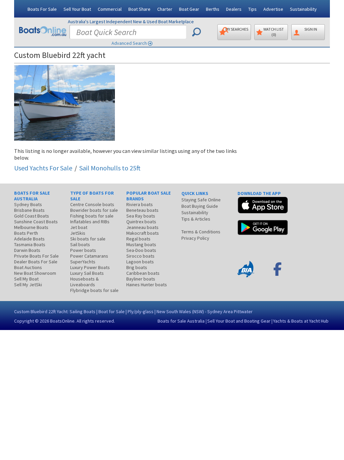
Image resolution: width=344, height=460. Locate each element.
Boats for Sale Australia (181, 321)
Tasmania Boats (29, 244)
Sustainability (303, 9)
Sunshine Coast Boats (36, 222)
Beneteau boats (142, 210)
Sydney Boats (28, 204)
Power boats (83, 250)
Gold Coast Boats (31, 216)
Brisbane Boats (29, 210)
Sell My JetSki (28, 285)
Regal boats (138, 239)
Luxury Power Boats (90, 267)
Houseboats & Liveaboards (84, 282)
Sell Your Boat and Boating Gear (238, 321)
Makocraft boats (142, 233)
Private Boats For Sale (36, 256)
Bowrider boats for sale (94, 210)
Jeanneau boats (142, 227)
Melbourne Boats (31, 227)
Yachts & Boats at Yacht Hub (301, 321)
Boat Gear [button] (189, 9)
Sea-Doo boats (141, 250)
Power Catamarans (89, 256)
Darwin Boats (27, 250)
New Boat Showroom (35, 273)
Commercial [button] (110, 9)
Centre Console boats (92, 204)
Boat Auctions (28, 267)
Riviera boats (139, 204)
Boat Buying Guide (199, 206)
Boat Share (139, 9)
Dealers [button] (234, 9)
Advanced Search (129, 43)
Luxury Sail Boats (87, 273)
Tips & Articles (195, 219)
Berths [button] (212, 9)
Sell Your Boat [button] (77, 9)
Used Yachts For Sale (43, 168)
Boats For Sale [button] (42, 9)
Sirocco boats (140, 256)
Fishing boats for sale (92, 216)
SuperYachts (82, 262)
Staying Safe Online (201, 200)
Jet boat (78, 227)
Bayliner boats (140, 279)
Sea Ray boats (140, 216)
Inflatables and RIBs (90, 222)
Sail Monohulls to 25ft (109, 168)
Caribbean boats (143, 273)
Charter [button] (164, 9)
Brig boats (136, 267)
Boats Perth (26, 233)
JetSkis (77, 233)
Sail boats (80, 244)
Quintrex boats (141, 222)
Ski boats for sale (87, 239)
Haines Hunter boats (146, 285)
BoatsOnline (62, 321)
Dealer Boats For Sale (35, 262)
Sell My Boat (26, 279)
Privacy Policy (195, 238)
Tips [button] (252, 9)
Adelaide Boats (29, 239)
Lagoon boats (140, 262)
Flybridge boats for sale (94, 290)
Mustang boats (141, 244)
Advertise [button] (273, 9)
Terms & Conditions (200, 232)
